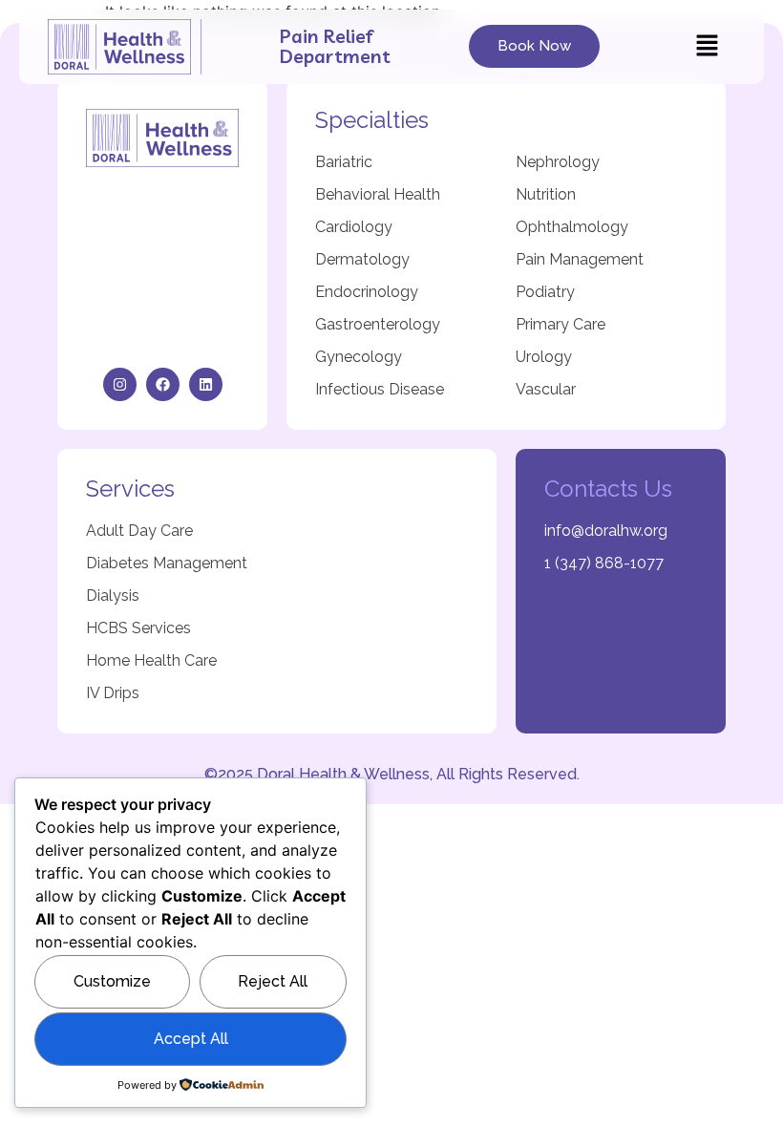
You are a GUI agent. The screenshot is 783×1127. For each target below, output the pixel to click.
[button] (707, 46)
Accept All (191, 1039)
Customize (112, 981)
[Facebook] (163, 384)
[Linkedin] (205, 384)
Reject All (272, 981)
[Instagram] (120, 384)
